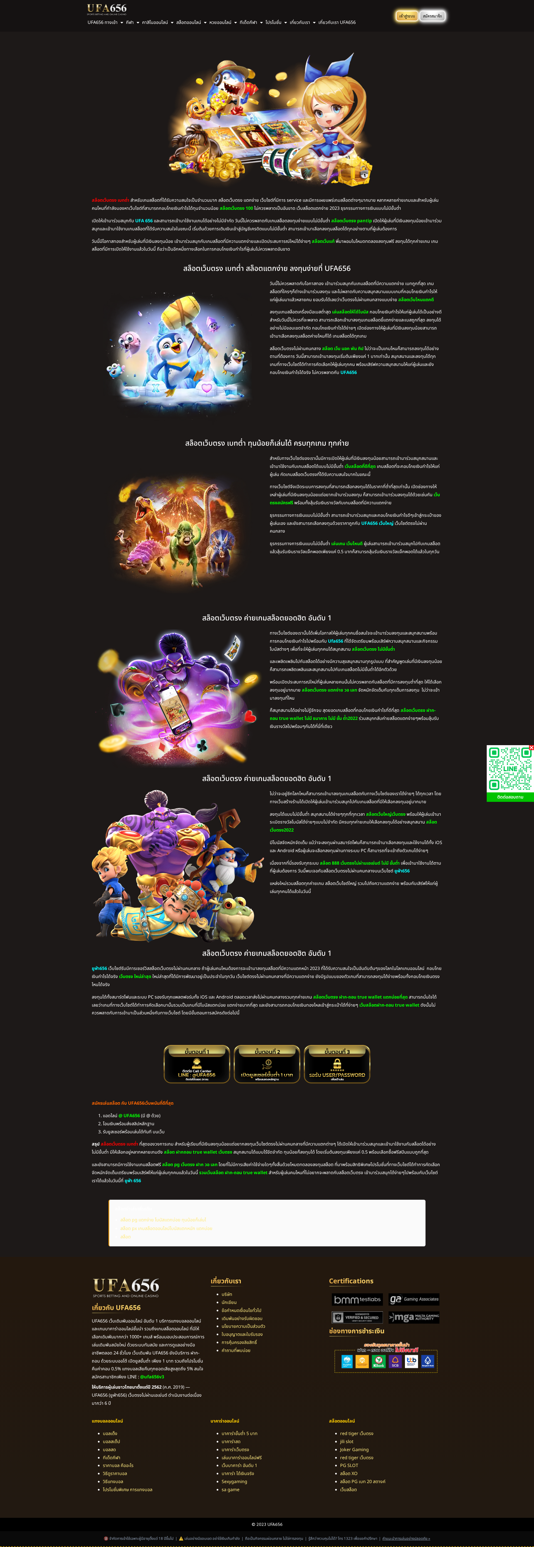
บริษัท (227, 1294)
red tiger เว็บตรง (357, 1433)
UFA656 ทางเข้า (103, 22)
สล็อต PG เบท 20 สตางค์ (362, 1481)
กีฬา (130, 22)
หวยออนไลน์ (220, 22)
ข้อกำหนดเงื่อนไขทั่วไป (241, 1310)
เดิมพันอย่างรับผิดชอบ (242, 1318)
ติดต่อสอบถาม (510, 797)
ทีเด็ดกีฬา (111, 1457)
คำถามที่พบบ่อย (236, 1350)
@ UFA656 (129, 1115)
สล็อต (125, 1237)
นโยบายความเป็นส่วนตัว (243, 1326)
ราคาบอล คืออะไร (118, 1465)
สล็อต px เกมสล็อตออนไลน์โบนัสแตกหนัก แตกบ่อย (166, 1228)
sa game (230, 1489)
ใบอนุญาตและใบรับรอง (242, 1334)
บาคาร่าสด (231, 1441)
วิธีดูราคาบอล (115, 1473)
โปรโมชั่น (273, 22)
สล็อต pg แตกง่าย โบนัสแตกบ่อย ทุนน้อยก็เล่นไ (163, 1220)
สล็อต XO (349, 1473)
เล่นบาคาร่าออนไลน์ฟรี (242, 1457)
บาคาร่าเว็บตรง (235, 1449)
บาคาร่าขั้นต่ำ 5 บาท (240, 1433)
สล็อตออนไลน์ (188, 22)
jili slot (346, 1441)
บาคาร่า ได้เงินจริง (238, 1473)
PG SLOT (349, 1465)
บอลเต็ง (110, 1433)
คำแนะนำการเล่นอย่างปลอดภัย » (406, 1538)
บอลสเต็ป (111, 1441)
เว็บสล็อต (348, 1489)
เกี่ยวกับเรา (300, 22)
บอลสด (109, 1449)
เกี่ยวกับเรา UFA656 (337, 22)
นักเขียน (229, 1302)
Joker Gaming (354, 1449)
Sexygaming (234, 1481)
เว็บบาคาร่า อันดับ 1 (239, 1465)
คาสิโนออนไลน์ (155, 22)
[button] (531, 747)
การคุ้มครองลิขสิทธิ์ (239, 1342)
